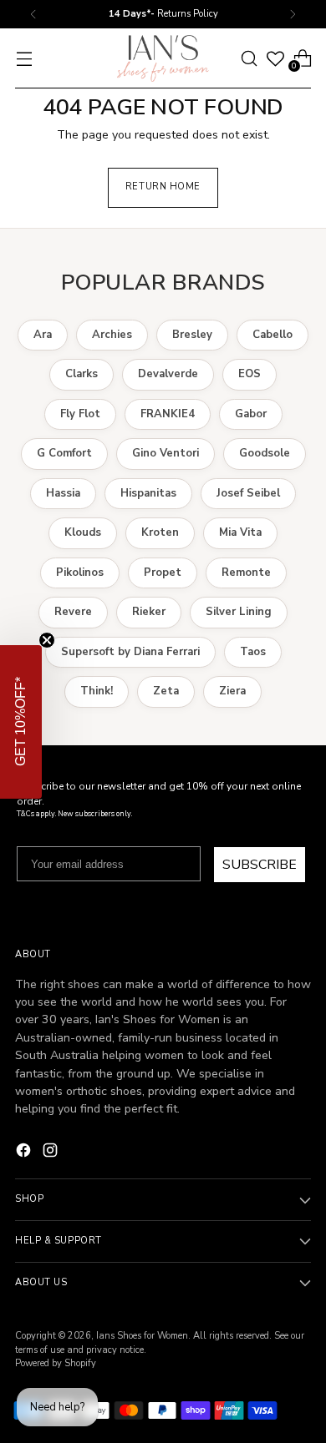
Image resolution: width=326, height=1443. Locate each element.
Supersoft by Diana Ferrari (130, 651)
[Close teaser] (46, 640)
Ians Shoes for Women (142, 1335)
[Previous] (33, 14)
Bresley (192, 334)
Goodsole (264, 453)
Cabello (272, 334)
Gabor (251, 413)
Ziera (232, 691)
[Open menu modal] (24, 58)
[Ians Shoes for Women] (163, 58)
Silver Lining (239, 611)
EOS (249, 373)
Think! (96, 691)
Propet (162, 572)
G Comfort (64, 453)
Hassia (63, 493)
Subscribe (259, 864)
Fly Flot (80, 413)
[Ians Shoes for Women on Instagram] (52, 1152)
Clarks (81, 373)
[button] (21, 722)
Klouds (82, 532)
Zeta (166, 691)
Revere (73, 611)
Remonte (246, 572)
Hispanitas (148, 493)
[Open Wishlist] (275, 58)
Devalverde (168, 373)
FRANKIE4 (167, 413)
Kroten (160, 532)
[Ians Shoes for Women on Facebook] (25, 1152)
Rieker (149, 611)
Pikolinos (80, 572)
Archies (112, 334)
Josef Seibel (248, 493)
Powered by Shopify (55, 1363)
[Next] (292, 14)
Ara (42, 334)
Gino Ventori (165, 453)
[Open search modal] (249, 58)
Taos (253, 651)
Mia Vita (240, 532)
